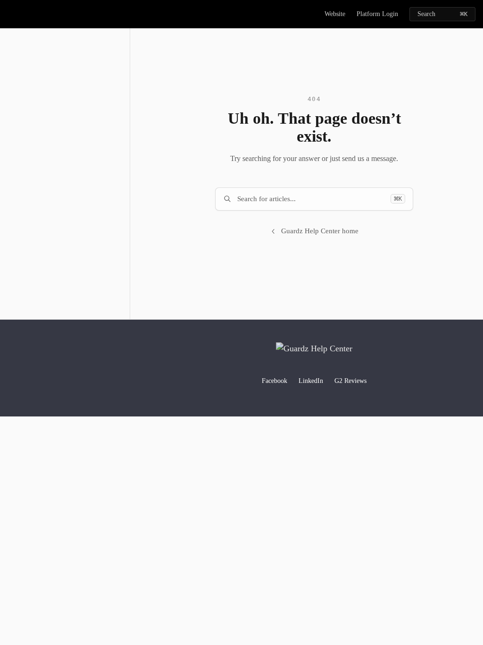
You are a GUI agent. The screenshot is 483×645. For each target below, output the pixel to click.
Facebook (274, 380)
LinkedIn (311, 380)
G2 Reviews (350, 380)
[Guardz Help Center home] (9, 14)
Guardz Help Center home (319, 231)
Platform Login (377, 13)
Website (335, 13)
